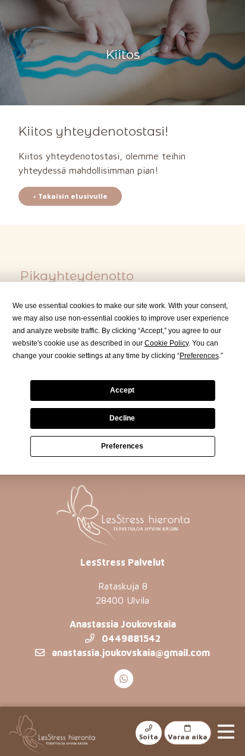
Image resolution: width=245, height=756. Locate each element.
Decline (122, 418)
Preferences (122, 446)
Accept (122, 390)
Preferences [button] (199, 356)
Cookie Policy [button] (167, 343)
